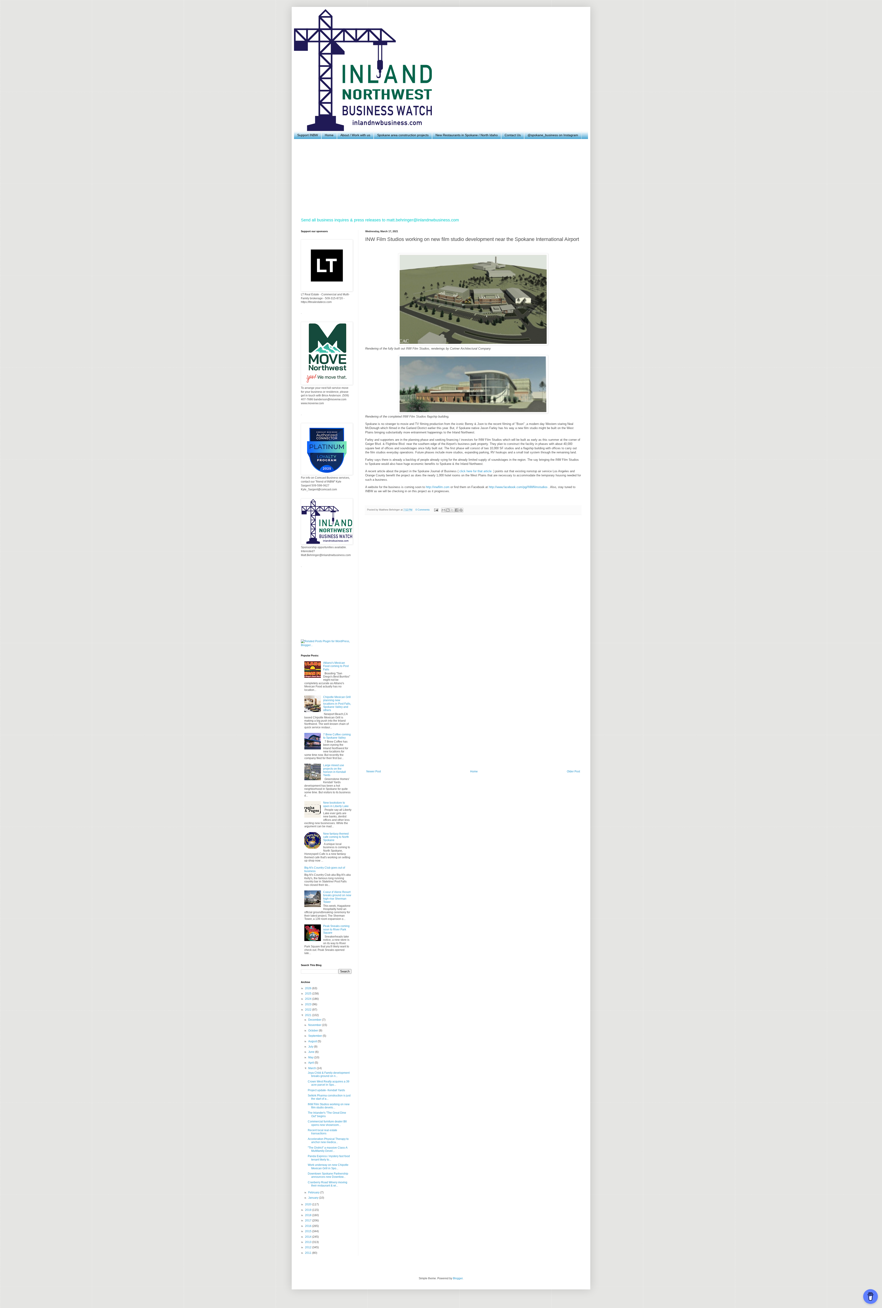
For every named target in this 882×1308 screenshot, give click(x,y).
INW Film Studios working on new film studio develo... (329, 1106)
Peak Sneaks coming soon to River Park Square (336, 929)
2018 (308, 1215)
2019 (308, 1210)
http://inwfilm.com (437, 487)
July (311, 1046)
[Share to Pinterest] (461, 510)
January (313, 1197)
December (315, 1019)
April (311, 1062)
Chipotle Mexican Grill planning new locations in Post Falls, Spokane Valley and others (337, 703)
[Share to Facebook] (456, 510)
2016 (308, 1226)
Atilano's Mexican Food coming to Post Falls (336, 666)
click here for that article (475, 471)
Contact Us (513, 135)
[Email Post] (436, 509)
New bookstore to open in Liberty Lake (336, 804)
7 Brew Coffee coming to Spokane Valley (337, 736)
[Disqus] (473, 582)
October (313, 1030)
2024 (308, 998)
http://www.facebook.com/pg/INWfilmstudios (518, 487)
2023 (308, 1004)
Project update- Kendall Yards (326, 1090)
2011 (308, 1252)
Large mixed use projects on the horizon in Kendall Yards (334, 770)
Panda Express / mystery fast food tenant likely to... (329, 1158)
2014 (308, 1236)
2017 (308, 1220)
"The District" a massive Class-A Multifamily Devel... (327, 1149)
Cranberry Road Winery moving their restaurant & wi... (327, 1184)
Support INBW (307, 135)
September (315, 1035)
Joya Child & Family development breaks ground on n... (329, 1074)
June (311, 1052)
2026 (308, 988)
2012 (308, 1247)
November (315, 1025)
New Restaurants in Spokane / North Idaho (466, 135)
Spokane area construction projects (403, 135)
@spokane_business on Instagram (553, 135)
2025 (308, 993)
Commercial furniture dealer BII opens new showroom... (327, 1123)
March (312, 1068)
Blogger (458, 1278)
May (311, 1057)
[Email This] (443, 510)
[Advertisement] (439, 178)
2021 (308, 1015)
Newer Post (373, 771)
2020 (308, 1204)
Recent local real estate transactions (322, 1132)
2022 (308, 1009)
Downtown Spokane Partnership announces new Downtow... (328, 1175)
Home (329, 135)
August (313, 1041)
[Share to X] (452, 510)
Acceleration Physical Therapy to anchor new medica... (328, 1140)
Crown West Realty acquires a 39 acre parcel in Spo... (328, 1083)
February (314, 1192)
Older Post (573, 771)
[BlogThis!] (448, 510)
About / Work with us (355, 135)
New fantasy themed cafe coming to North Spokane (336, 837)
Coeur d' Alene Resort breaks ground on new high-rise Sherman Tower (337, 897)
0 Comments (423, 509)
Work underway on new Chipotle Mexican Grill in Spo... (328, 1166)
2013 (308, 1242)
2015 (308, 1231)
